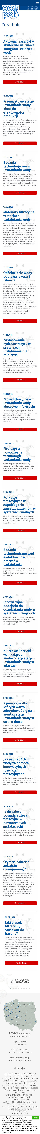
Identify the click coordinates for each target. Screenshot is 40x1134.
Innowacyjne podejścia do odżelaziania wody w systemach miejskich (19, 607)
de (36, 8)
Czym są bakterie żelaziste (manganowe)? (16, 865)
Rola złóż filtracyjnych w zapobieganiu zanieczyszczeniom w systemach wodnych (19, 504)
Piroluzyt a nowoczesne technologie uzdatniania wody (17, 454)
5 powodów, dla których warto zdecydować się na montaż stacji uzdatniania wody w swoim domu (18, 712)
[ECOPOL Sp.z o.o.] (10, 12)
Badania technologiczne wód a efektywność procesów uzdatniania (18, 557)
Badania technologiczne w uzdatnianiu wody (17, 166)
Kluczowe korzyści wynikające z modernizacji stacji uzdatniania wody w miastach (18, 658)
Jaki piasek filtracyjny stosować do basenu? (14, 928)
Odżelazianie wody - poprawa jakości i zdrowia (18, 276)
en (32, 8)
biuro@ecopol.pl (23, 1060)
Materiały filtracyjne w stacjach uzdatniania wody (18, 216)
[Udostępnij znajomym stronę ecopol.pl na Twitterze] (19, 1068)
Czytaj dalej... (20, 82)
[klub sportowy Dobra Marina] (20, 981)
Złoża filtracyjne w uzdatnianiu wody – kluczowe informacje (19, 403)
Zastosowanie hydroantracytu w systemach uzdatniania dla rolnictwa (17, 347)
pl (28, 8)
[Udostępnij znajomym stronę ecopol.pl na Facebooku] (15, 1068)
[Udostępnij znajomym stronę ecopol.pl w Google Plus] (23, 1068)
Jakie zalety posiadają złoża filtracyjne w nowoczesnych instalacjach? (15, 819)
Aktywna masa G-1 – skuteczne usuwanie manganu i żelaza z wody (19, 47)
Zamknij (35, 1118)
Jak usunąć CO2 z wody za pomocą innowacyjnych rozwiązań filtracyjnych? (16, 766)
